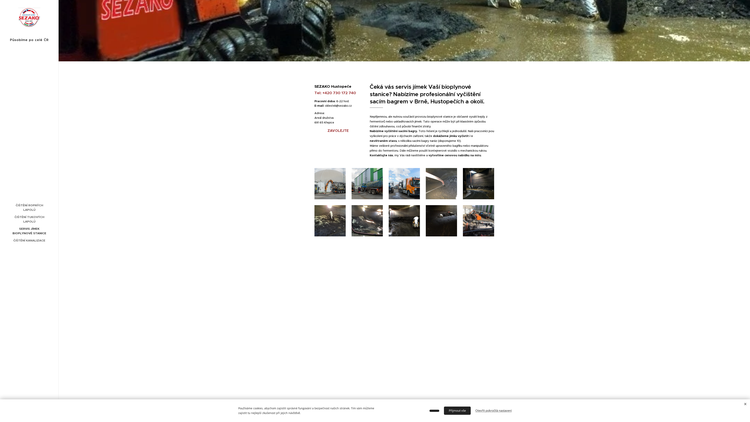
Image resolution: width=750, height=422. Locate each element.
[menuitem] (29, 207)
